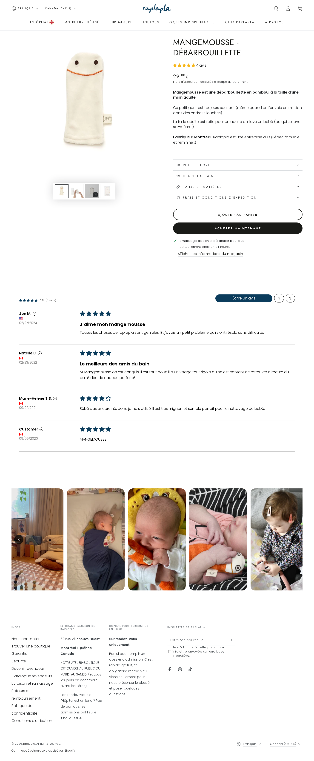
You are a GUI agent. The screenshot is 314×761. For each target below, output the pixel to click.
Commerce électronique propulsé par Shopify (43, 750)
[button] (276, 8)
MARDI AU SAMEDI (73, 674)
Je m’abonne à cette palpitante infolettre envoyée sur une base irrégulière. (198, 651)
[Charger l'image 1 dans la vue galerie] (62, 191)
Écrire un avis (244, 298)
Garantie (19, 653)
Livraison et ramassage (32, 683)
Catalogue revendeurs (31, 676)
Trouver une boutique (30, 646)
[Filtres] (279, 298)
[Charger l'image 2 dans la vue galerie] (77, 191)
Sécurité (18, 661)
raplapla (29, 744)
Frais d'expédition (186, 82)
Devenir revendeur (27, 668)
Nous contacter (25, 638)
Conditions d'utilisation (31, 720)
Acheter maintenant (238, 228)
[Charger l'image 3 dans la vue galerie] (107, 191)
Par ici (114, 653)
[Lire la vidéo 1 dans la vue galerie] (92, 191)
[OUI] (232, 640)
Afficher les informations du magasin (210, 253)
